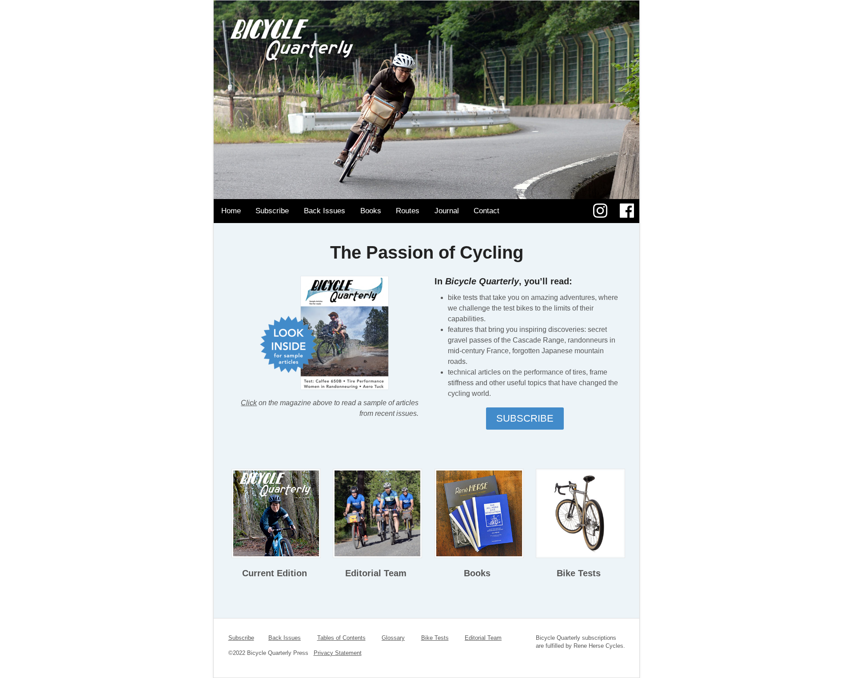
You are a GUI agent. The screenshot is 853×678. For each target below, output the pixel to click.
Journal (446, 211)
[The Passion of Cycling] (426, 55)
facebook (626, 210)
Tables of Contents (341, 637)
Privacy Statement (338, 653)
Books (370, 211)
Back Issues (324, 211)
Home (231, 211)
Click (249, 403)
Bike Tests (579, 573)
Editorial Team (376, 573)
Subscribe (272, 211)
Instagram (600, 210)
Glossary (393, 637)
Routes (407, 211)
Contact (486, 211)
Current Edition (274, 573)
